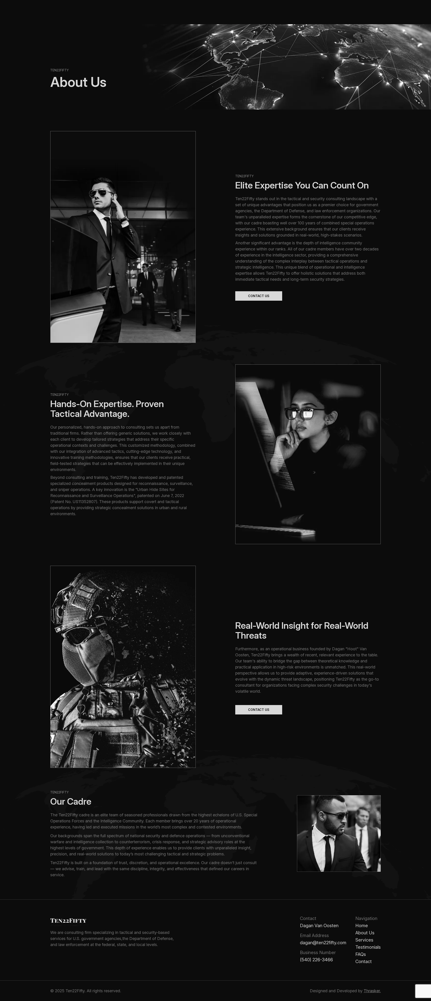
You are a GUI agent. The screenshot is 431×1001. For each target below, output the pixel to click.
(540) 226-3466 (316, 959)
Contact (363, 961)
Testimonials (368, 947)
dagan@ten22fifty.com (323, 942)
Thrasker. (372, 990)
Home (361, 925)
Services (364, 940)
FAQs (360, 954)
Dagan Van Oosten (319, 925)
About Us (364, 932)
